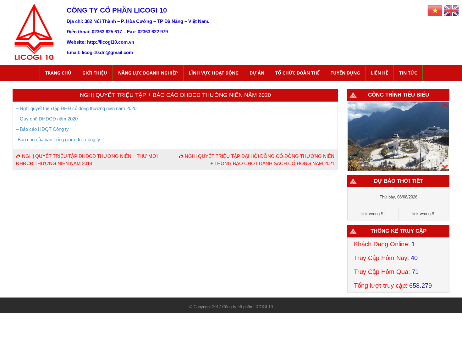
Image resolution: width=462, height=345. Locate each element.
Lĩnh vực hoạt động (214, 73)
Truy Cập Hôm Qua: (382, 271)
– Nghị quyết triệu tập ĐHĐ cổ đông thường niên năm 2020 (77, 108)
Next (445, 104)
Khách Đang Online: (382, 244)
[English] (451, 10)
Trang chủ (58, 73)
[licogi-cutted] (34, 31)
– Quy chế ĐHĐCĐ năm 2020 (47, 118)
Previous (445, 166)
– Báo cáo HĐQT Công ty (42, 129)
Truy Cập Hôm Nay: (381, 257)
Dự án (257, 73)
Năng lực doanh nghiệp (148, 73)
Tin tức (408, 73)
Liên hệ (379, 73)
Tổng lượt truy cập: (381, 285)
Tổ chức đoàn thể (297, 73)
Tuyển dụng (345, 73)
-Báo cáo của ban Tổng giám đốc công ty (58, 139)
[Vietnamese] (435, 10)
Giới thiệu (94, 73)
